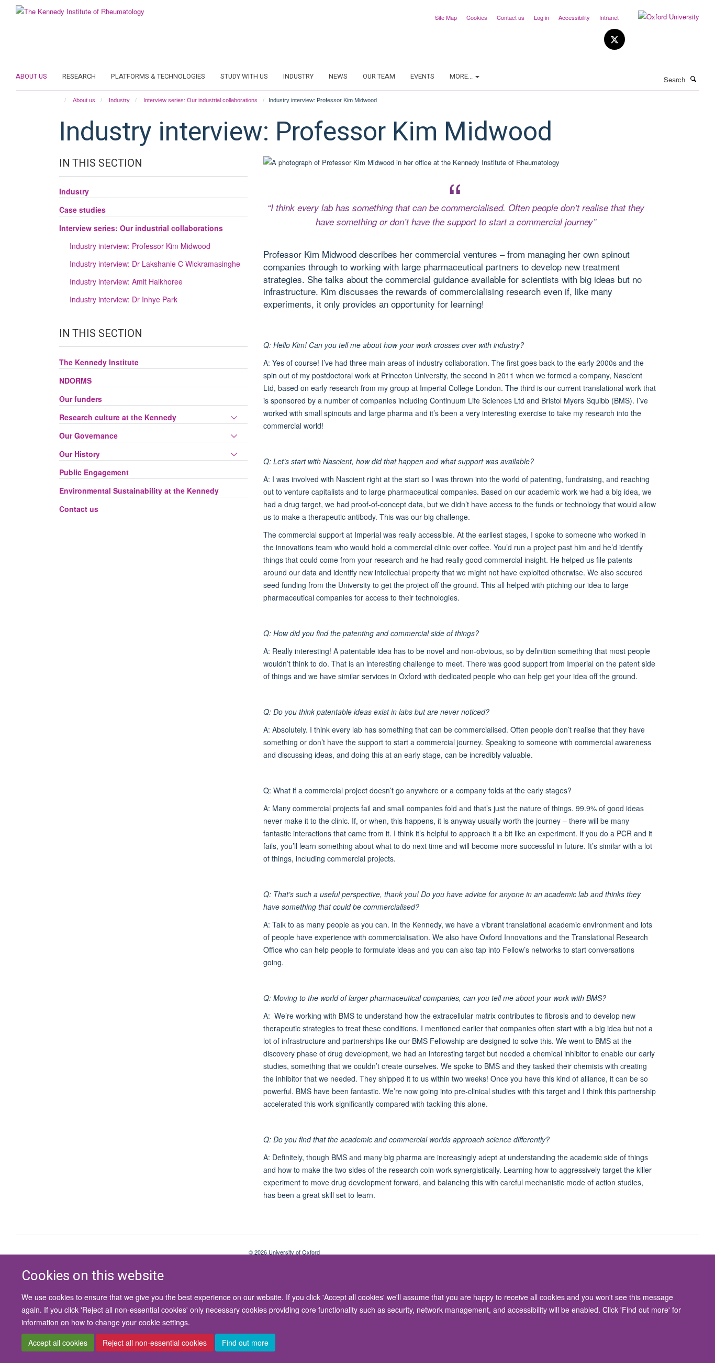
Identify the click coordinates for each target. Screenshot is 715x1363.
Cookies (476, 17)
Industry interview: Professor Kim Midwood (140, 246)
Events (422, 76)
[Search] (693, 78)
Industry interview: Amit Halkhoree (126, 281)
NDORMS (75, 380)
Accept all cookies (57, 1342)
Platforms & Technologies (158, 76)
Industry (298, 76)
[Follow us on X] (614, 40)
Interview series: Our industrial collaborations (200, 100)
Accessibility (574, 17)
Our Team (379, 76)
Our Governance (88, 435)
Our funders (80, 399)
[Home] (60, 100)
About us (31, 76)
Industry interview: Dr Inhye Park (123, 299)
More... (462, 76)
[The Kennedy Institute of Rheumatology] (80, 8)
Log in (541, 17)
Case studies (82, 209)
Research (79, 76)
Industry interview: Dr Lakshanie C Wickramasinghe (155, 263)
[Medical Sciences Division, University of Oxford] (124, 1248)
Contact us (510, 17)
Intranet (609, 17)
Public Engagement (94, 472)
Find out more (245, 1342)
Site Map (446, 17)
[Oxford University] (660, 16)
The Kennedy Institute (99, 362)
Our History (79, 454)
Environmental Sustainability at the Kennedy (139, 490)
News (338, 76)
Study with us (244, 76)
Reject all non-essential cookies (155, 1342)
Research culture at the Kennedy (117, 417)
